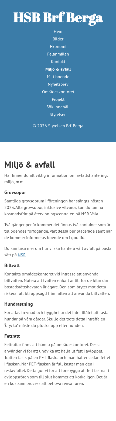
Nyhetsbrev (58, 84)
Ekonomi (58, 46)
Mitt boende (58, 76)
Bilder (58, 39)
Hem (58, 31)
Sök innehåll (58, 106)
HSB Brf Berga (58, 17)
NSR (22, 254)
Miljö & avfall (58, 69)
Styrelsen (58, 114)
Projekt (58, 99)
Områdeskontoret (58, 91)
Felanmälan (58, 54)
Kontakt (58, 61)
